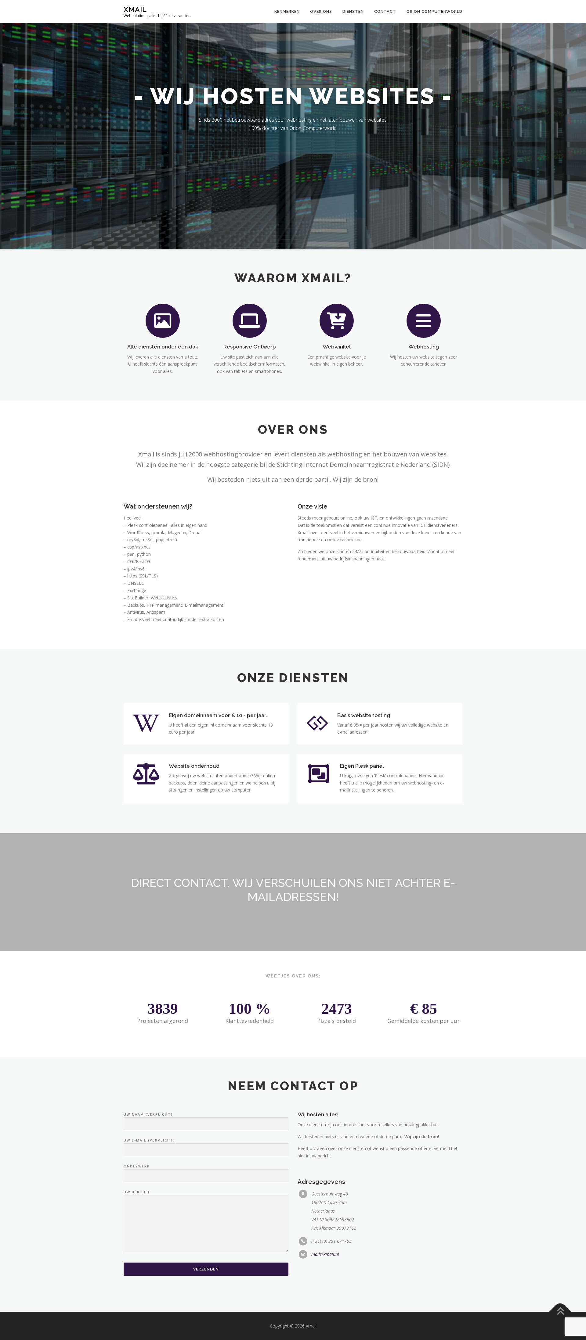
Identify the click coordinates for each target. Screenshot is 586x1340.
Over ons (321, 11)
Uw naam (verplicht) (148, 1114)
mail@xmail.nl (325, 1254)
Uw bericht (137, 1192)
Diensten (353, 11)
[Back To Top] (560, 1311)
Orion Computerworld (434, 11)
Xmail (135, 9)
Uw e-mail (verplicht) (149, 1140)
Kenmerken (287, 11)
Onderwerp (137, 1166)
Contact (385, 11)
